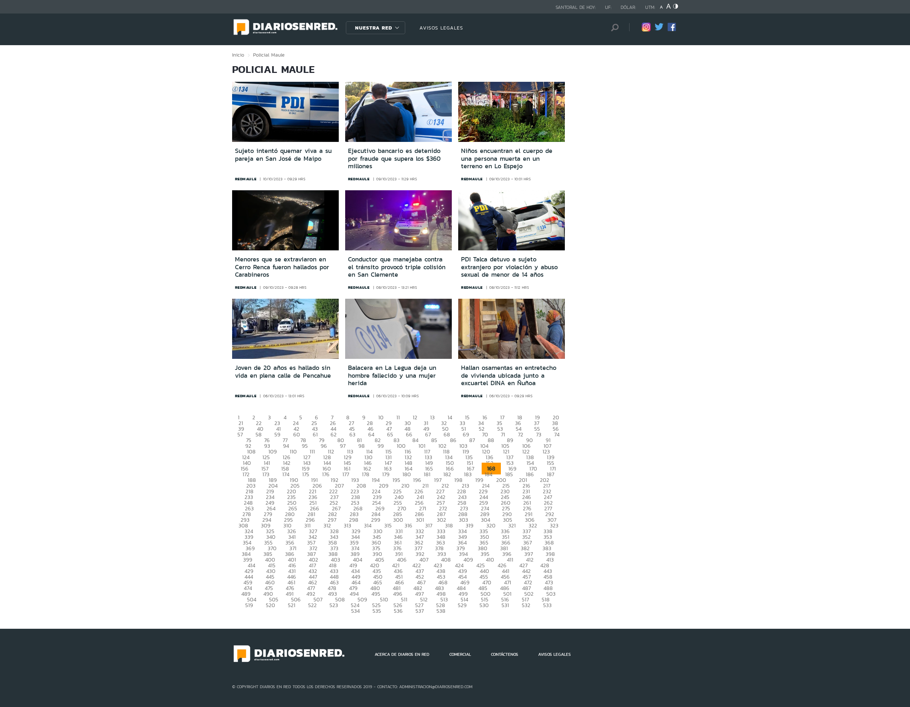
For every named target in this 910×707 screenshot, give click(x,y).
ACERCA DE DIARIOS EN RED (402, 654)
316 (408, 525)
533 (547, 605)
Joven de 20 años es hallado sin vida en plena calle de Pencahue (283, 371)
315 (388, 525)
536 (398, 611)
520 (270, 605)
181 (427, 474)
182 (447, 474)
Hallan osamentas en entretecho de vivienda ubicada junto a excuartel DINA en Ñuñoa (508, 375)
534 (355, 611)
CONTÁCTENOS (504, 654)
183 (468, 474)
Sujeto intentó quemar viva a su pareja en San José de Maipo (283, 154)
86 (453, 440)
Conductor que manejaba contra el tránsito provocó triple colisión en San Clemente (396, 267)
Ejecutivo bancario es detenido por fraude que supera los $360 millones (394, 158)
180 (406, 474)
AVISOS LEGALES (441, 27)
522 (312, 605)
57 (240, 434)
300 (398, 519)
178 (365, 474)
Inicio (238, 54)
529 (462, 605)
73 (538, 434)
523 (334, 605)
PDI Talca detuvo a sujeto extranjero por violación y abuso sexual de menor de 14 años (509, 267)
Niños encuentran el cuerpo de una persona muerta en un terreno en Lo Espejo (506, 158)
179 (386, 474)
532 (526, 605)
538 (441, 611)
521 (291, 605)
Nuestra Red (373, 28)
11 (398, 417)
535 (377, 611)
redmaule (246, 179)
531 (505, 605)
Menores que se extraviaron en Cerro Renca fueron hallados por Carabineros (282, 267)
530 (484, 605)
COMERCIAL (460, 654)
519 (249, 605)
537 (420, 611)
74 (557, 434)
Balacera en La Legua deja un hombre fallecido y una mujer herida (392, 375)
